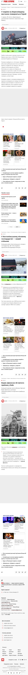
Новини (4, 9)
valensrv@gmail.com (5, 602)
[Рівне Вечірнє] (11, 1)
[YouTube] (22, 660)
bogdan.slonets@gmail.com (7, 605)
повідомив (14, 447)
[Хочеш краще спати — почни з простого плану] (23, 214)
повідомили (8, 284)
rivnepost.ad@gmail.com (16, 609)
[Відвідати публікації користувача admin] (2, 28)
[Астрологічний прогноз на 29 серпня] (23, 198)
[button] (2, 1)
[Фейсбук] (18, 660)
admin (6, 28)
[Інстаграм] (24, 660)
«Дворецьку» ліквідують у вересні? (11, 179)
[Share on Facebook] (8, 672)
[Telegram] (26, 660)
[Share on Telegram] (16, 672)
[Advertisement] (14, 103)
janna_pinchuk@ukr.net (6, 608)
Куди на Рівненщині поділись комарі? (12, 176)
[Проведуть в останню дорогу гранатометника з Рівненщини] (23, 221)
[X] (20, 660)
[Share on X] (11, 672)
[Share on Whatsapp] (14, 672)
